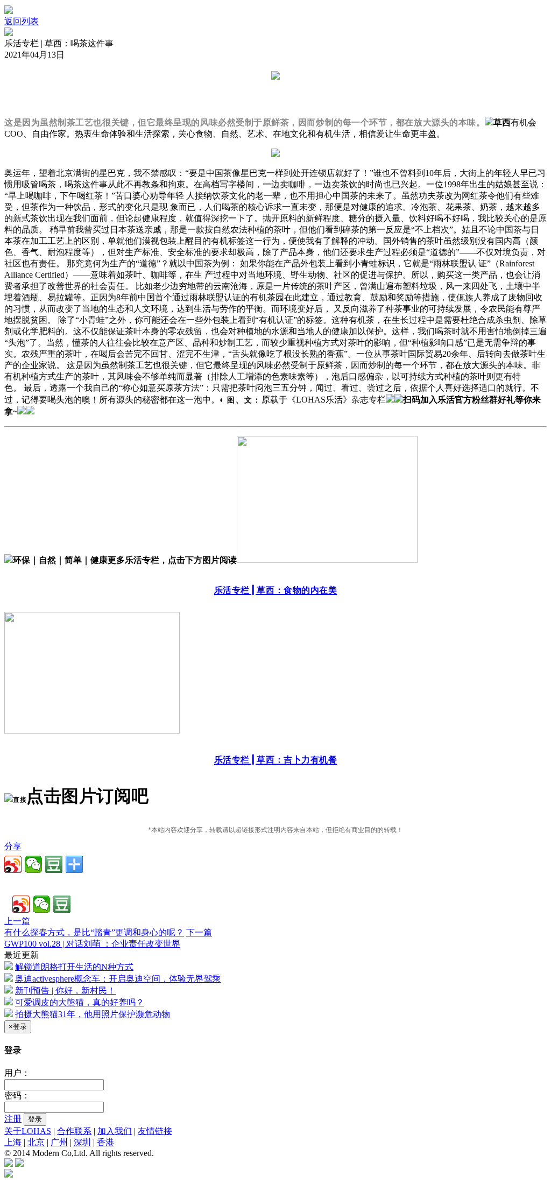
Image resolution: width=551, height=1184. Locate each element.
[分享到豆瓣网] (53, 864)
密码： (17, 1095)
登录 (35, 1119)
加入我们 (114, 1131)
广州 (59, 1142)
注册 (13, 1118)
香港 (105, 1142)
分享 (13, 846)
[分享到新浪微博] (13, 864)
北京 (36, 1142)
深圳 (82, 1142)
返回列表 (21, 21)
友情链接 (155, 1131)
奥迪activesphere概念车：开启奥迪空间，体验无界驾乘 (118, 978)
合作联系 (74, 1131)
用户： (17, 1072)
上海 (13, 1142)
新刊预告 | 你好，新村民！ (65, 990)
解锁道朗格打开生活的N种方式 (74, 966)
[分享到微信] (33, 864)
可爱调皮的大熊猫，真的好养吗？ (79, 1002)
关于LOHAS (27, 1131)
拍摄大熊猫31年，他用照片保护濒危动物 (92, 1014)
